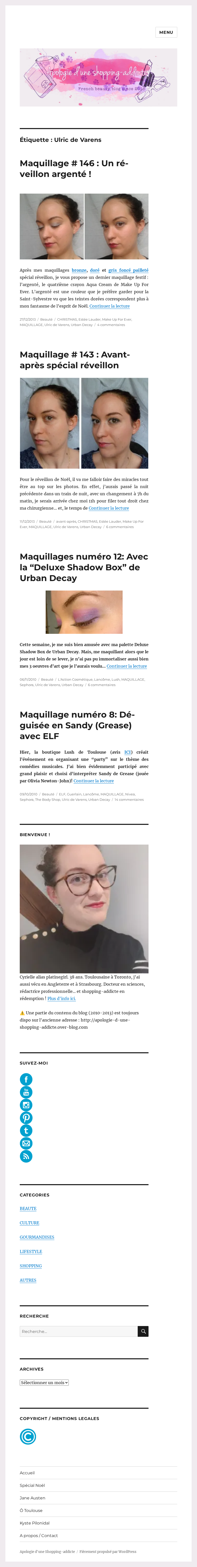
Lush (116, 679)
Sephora (27, 685)
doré (95, 270)
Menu (166, 32)
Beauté (46, 319)
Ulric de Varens (56, 325)
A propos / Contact (39, 1535)
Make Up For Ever (116, 319)
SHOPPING (31, 1265)
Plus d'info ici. (61, 998)
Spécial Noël (32, 1485)
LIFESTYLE (31, 1251)
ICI (127, 752)
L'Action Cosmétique (75, 679)
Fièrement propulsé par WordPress (108, 1552)
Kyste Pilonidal (35, 1523)
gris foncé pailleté (129, 270)
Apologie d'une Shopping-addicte (47, 1552)
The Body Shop (47, 799)
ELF (62, 794)
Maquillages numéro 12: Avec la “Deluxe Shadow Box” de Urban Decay (84, 567)
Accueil (27, 1472)
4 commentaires (111, 325)
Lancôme (102, 679)
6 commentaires (120, 527)
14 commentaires (129, 799)
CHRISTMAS (67, 319)
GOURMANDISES (37, 1237)
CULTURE (29, 1222)
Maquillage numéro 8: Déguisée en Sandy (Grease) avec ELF (77, 725)
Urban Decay (82, 325)
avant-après (66, 521)
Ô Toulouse (31, 1510)
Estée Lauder (89, 319)
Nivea (130, 794)
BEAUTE (28, 1208)
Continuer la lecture (110, 306)
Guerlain (74, 794)
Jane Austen (32, 1498)
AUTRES (28, 1280)
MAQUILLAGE (31, 325)
